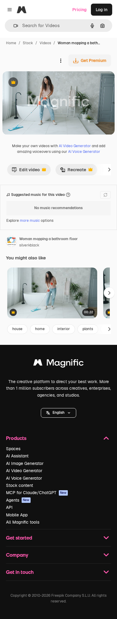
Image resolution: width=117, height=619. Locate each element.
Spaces (13, 448)
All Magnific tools (22, 522)
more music (30, 220)
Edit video (26, 171)
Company (17, 555)
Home (11, 43)
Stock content (19, 485)
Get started (19, 537)
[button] (58, 413)
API (9, 507)
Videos (45, 43)
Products (16, 438)
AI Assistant (17, 456)
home (40, 329)
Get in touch (20, 572)
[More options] (61, 60)
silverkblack (29, 245)
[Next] (109, 169)
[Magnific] (58, 364)
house (17, 329)
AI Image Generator (25, 463)
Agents (17, 500)
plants (87, 329)
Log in (101, 9)
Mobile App (17, 515)
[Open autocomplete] (13, 25)
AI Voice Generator (84, 151)
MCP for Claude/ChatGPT (36, 492)
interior (63, 329)
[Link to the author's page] (11, 242)
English (58, 412)
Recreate (73, 171)
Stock (28, 43)
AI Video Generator (75, 146)
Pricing (79, 9)
